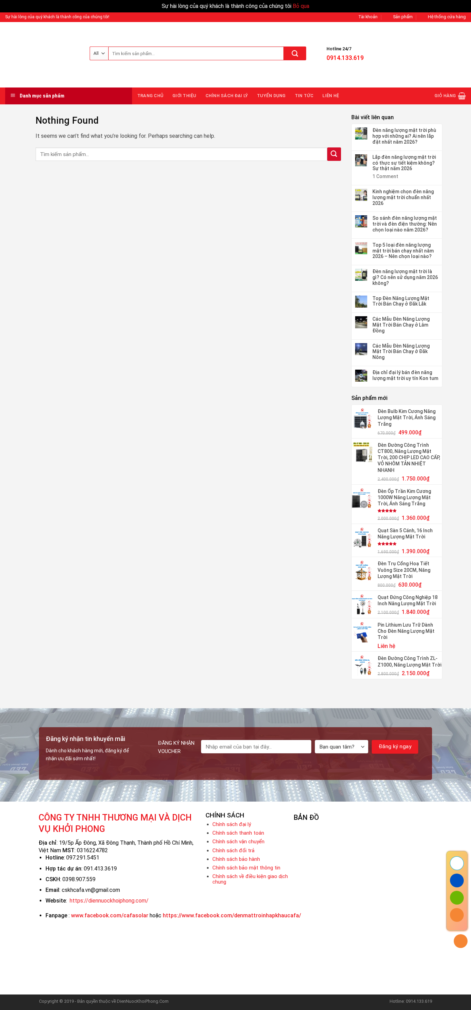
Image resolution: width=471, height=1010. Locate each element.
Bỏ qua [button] (301, 6)
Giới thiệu (184, 95)
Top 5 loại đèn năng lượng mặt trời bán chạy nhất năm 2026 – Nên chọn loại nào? (403, 250)
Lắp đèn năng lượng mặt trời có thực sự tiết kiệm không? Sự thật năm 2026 (404, 163)
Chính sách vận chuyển (238, 841)
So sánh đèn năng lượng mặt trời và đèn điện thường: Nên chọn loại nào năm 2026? (404, 224)
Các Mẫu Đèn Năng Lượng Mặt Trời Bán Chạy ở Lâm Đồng (401, 324)
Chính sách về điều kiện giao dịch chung (250, 879)
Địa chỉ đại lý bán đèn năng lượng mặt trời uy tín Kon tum (405, 375)
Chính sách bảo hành (236, 859)
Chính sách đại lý (227, 95)
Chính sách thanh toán (238, 833)
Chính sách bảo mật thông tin (246, 868)
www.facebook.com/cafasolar (109, 915)
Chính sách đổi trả (233, 850)
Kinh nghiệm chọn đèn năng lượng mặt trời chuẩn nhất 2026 (403, 197)
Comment (385, 176)
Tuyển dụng (271, 95)
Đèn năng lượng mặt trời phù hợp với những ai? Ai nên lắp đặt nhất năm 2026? (404, 136)
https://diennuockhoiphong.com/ (109, 900)
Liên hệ (330, 95)
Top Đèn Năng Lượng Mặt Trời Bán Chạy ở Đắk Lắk (400, 301)
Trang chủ (150, 95)
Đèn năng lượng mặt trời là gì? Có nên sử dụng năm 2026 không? (405, 277)
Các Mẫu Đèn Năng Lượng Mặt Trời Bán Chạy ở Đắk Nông (401, 351)
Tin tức (304, 95)
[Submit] (295, 53)
